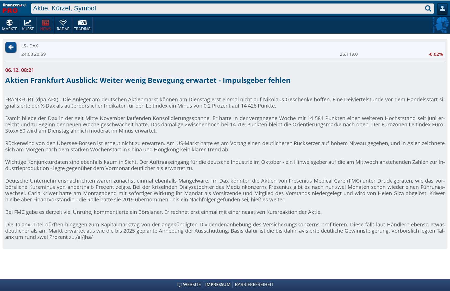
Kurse (28, 28)
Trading (82, 28)
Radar (63, 28)
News (45, 28)
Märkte (9, 28)
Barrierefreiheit (254, 284)
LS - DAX (29, 46)
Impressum (218, 284)
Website (192, 284)
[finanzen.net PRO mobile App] (14, 7)
